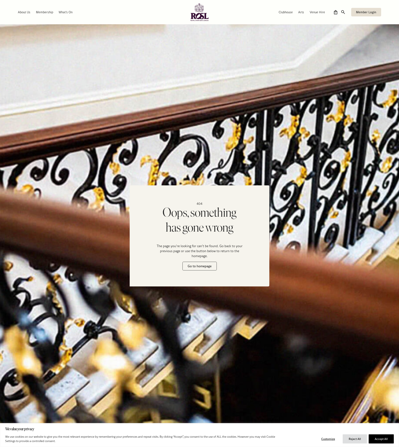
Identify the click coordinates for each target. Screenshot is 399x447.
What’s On (66, 12)
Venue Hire (317, 12)
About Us (24, 12)
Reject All (355, 439)
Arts (301, 12)
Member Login (366, 12)
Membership (44, 12)
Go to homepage (200, 266)
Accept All (381, 439)
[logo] (199, 12)
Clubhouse (286, 12)
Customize (328, 439)
